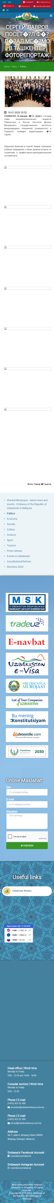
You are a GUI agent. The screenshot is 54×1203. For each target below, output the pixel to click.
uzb (4, 2)
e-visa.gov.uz (45, 2)
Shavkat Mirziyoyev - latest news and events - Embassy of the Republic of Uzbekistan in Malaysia (27, 504)
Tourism (11, 545)
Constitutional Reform (19, 561)
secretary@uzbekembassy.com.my (27, 1107)
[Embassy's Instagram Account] (7, 10)
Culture (11, 529)
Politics (11, 513)
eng (9, 2)
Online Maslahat (43, 6)
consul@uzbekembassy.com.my (25, 1123)
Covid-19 (10, 6)
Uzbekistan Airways (22, 890)
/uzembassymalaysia (20, 1156)
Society (11, 524)
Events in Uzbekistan (18, 556)
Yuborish (28, 845)
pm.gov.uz (25, 6)
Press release (14, 550)
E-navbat (29, 2)
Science (11, 534)
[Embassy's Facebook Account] (4, 10)
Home (6, 66)
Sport (10, 540)
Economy (12, 518)
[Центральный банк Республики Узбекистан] (18, 933)
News (14, 66)
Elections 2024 (15, 566)
